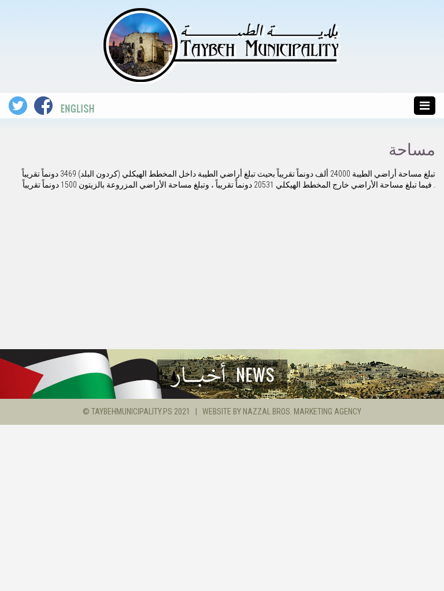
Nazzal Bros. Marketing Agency (302, 411)
